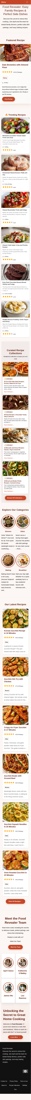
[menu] (27, 2)
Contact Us (4, 1081)
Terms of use (24, 1081)
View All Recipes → (15, 901)
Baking (5, 78)
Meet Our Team (15, 947)
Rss (15, 1089)
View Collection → (9, 391)
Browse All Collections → (15, 498)
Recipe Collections (14, 1085)
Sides (6, 642)
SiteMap (24, 1085)
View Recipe (9, 99)
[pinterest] (25, 1071)
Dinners (7, 690)
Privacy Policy (14, 1081)
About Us (4, 1085)
